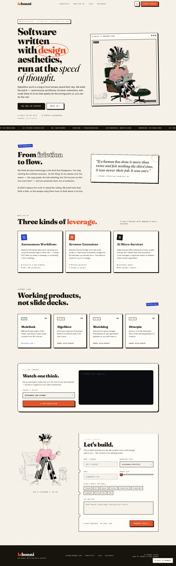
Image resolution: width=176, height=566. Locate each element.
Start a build (149, 4)
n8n (110, 493)
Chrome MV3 (100, 493)
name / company (90, 459)
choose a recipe (30, 390)
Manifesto (64, 4)
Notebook (101, 4)
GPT (96, 488)
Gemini (104, 488)
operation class (126, 459)
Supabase (88, 493)
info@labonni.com (73, 555)
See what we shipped (31, 106)
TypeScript (124, 488)
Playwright (137, 488)
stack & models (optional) (95, 484)
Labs (91, 4)
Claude (87, 488)
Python (113, 488)
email (86, 471)
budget (124, 471)
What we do (79, 4)
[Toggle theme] (137, 3)
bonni (24, 4)
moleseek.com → (28, 343)
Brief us (55, 106)
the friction (89, 499)
